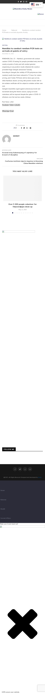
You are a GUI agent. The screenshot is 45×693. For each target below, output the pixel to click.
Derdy (16, 136)
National (14, 30)
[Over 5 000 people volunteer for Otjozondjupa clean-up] (22, 188)
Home (4, 30)
